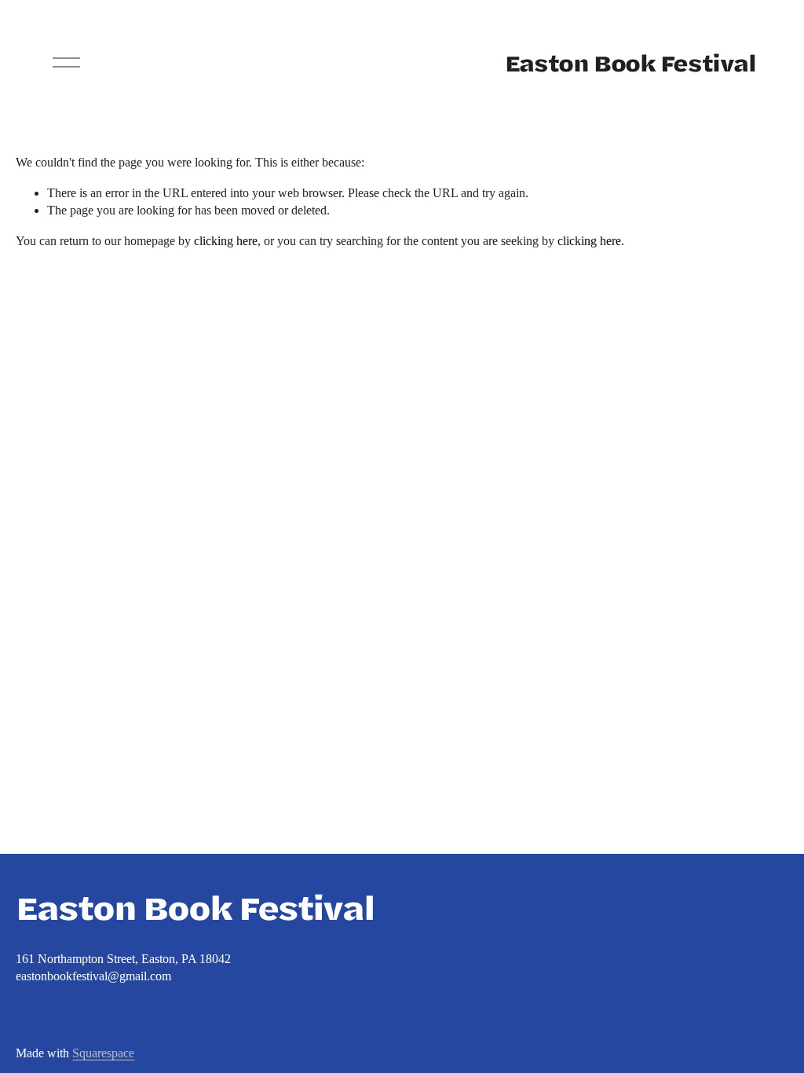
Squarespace (103, 1053)
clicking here (226, 240)
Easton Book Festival (630, 62)
